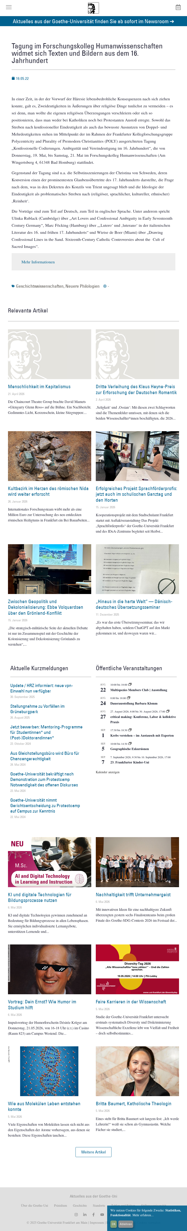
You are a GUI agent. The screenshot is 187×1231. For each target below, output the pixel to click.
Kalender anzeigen (107, 772)
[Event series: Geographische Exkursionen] (130, 743)
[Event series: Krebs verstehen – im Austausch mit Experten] (130, 730)
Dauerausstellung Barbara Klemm (134, 703)
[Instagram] (76, 1214)
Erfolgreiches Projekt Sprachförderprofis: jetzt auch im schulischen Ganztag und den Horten (136, 494)
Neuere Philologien (82, 286)
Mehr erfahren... (143, 1215)
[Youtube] (102, 1214)
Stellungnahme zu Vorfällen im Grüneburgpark (37, 709)
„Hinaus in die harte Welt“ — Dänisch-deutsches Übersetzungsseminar (134, 604)
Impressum (96, 1222)
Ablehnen (126, 1224)
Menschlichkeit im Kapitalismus (39, 386)
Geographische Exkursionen (129, 748)
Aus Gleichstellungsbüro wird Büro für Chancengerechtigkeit (44, 756)
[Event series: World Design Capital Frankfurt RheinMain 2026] (167, 711)
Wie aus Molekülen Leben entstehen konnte (44, 1106)
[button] (93, 1152)
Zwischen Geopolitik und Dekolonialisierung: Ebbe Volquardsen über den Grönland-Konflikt (45, 607)
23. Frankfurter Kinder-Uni (129, 762)
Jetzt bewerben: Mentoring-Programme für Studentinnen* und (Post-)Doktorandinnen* (46, 732)
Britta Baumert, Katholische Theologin (133, 1103)
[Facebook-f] (93, 1214)
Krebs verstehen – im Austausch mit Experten (142, 735)
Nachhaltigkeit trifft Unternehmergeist (133, 894)
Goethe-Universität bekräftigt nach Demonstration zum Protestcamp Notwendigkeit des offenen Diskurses (44, 779)
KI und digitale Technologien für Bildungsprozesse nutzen (39, 897)
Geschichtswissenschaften (40, 286)
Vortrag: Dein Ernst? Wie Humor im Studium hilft (42, 1004)
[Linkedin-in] (85, 1214)
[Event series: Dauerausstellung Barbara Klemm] (128, 698)
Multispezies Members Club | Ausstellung (138, 689)
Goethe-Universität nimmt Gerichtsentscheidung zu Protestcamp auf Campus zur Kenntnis (45, 805)
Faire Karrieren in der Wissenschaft (131, 1002)
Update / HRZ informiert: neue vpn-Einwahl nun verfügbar (41, 688)
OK (114, 1224)
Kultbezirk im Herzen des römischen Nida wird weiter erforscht (48, 491)
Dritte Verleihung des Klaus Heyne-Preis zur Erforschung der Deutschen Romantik (136, 389)
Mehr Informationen (38, 261)
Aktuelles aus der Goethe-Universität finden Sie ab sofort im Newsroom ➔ (93, 21)
